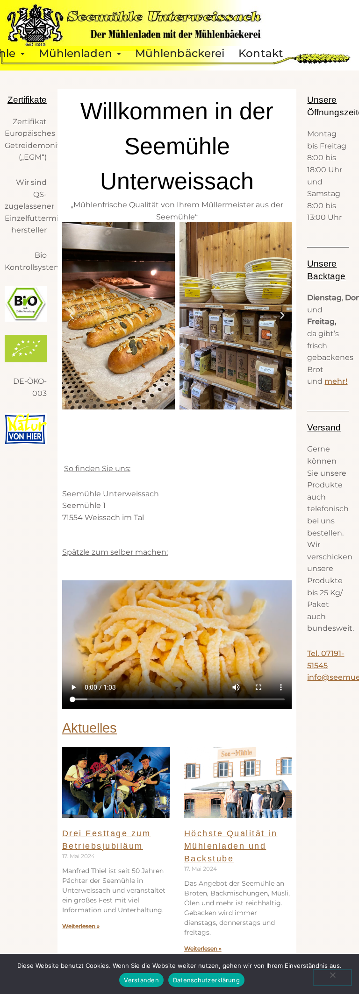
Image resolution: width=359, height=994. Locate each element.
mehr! (335, 381)
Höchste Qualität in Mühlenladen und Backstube (231, 846)
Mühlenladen (75, 53)
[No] (332, 977)
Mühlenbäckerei (179, 53)
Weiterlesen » (81, 926)
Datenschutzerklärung (206, 980)
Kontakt (260, 53)
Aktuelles (89, 727)
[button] (80, 53)
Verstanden (141, 980)
